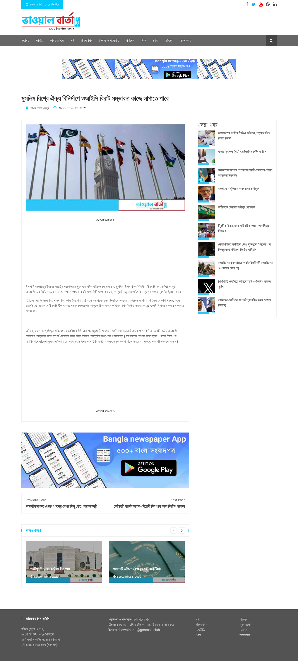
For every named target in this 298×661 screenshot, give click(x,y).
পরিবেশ (130, 40)
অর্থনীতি (200, 630)
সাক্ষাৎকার (185, 40)
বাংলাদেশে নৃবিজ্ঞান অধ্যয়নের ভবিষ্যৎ (238, 189)
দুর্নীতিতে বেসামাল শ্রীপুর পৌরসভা (236, 207)
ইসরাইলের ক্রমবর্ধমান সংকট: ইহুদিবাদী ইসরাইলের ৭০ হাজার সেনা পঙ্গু (245, 265)
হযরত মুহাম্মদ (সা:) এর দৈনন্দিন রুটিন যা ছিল (242, 151)
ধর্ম (72, 40)
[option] (64, 562)
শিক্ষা (144, 40)
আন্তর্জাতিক (57, 40)
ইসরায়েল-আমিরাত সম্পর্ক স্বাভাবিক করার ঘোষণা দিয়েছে (244, 302)
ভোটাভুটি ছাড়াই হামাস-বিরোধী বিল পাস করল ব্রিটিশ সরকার (149, 503)
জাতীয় (39, 40)
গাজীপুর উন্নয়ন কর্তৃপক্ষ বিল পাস (50, 569)
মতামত (25, 40)
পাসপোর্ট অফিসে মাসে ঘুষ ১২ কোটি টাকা (137, 569)
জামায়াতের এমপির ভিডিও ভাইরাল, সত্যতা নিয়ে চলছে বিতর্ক (244, 135)
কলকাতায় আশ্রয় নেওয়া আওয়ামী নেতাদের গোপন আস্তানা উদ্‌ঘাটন (245, 172)
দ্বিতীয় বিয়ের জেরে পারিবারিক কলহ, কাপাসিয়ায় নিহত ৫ (243, 228)
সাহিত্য (169, 40)
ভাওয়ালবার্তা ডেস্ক (40, 108)
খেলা (155, 40)
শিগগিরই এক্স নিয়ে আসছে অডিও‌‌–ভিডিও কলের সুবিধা (244, 284)
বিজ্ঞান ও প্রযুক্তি (109, 40)
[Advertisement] (105, 252)
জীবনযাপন (86, 40)
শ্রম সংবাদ (245, 625)
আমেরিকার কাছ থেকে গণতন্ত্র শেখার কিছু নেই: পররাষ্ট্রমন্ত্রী (61, 503)
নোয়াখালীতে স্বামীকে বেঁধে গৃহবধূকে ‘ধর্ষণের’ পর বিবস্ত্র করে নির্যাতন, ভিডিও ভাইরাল (244, 246)
